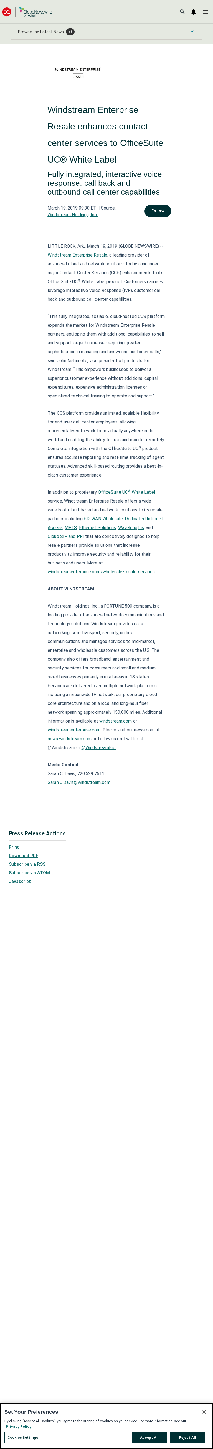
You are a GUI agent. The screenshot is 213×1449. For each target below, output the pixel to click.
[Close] (204, 1412)
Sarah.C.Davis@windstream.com (79, 782)
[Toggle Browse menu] (192, 31)
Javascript (20, 881)
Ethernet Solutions (97, 527)
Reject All (187, 1437)
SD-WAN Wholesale (103, 518)
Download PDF (23, 855)
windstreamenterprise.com (74, 730)
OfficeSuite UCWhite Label (126, 492)
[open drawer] (205, 11)
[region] (106, 1426)
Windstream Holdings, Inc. (72, 214)
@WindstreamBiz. (99, 747)
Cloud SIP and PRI (66, 536)
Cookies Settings (22, 1437)
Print (14, 847)
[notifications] (193, 11)
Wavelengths (131, 527)
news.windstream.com (70, 738)
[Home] (27, 12)
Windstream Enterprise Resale (77, 255)
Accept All (149, 1437)
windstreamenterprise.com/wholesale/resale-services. (102, 571)
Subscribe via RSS (27, 864)
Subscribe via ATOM (29, 872)
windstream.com (115, 721)
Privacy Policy (18, 1426)
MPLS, (71, 527)
